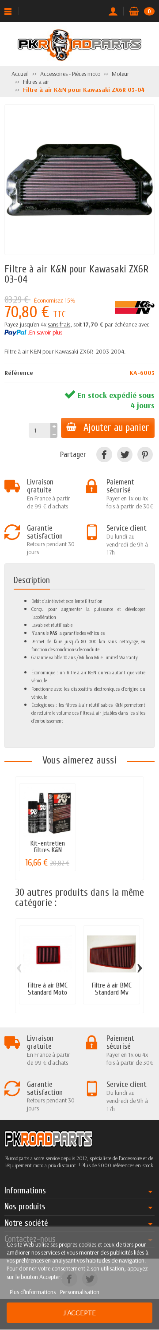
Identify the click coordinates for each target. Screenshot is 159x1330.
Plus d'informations (33, 1292)
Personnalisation (79, 1292)
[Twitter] (124, 454)
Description (32, 580)
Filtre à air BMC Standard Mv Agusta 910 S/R (111, 992)
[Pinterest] (145, 454)
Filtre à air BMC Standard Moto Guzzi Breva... (48, 992)
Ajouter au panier (116, 427)
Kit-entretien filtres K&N (47, 846)
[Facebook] (104, 454)
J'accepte (79, 1312)
